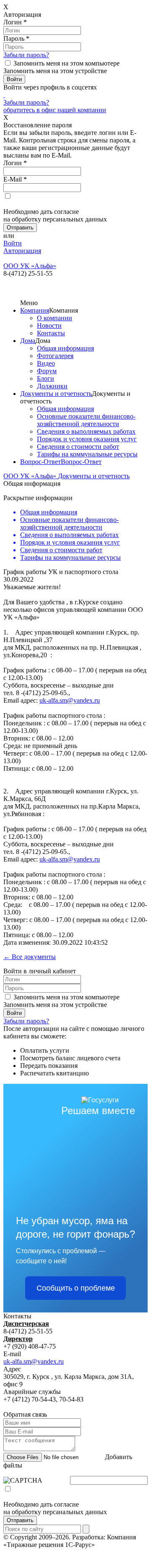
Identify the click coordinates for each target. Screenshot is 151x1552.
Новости (49, 325)
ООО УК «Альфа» (30, 476)
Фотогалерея (55, 355)
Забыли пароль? (26, 54)
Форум (47, 370)
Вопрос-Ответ (40, 461)
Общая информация (65, 348)
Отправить (20, 1520)
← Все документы (29, 956)
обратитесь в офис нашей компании (54, 109)
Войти (12, 243)
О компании (54, 317)
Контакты (51, 333)
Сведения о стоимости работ (78, 446)
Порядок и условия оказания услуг (87, 439)
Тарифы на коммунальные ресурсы (87, 454)
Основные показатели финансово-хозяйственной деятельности (86, 420)
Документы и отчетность (56, 393)
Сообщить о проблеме (75, 1288)
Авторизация (22, 250)
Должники (52, 386)
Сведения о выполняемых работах (86, 431)
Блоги (45, 378)
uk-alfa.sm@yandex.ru (69, 700)
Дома (27, 340)
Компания (34, 310)
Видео (46, 363)
